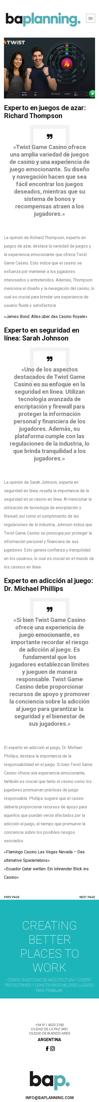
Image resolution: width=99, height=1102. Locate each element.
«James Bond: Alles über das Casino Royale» (45, 316)
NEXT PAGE (87, 897)
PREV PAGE (12, 897)
